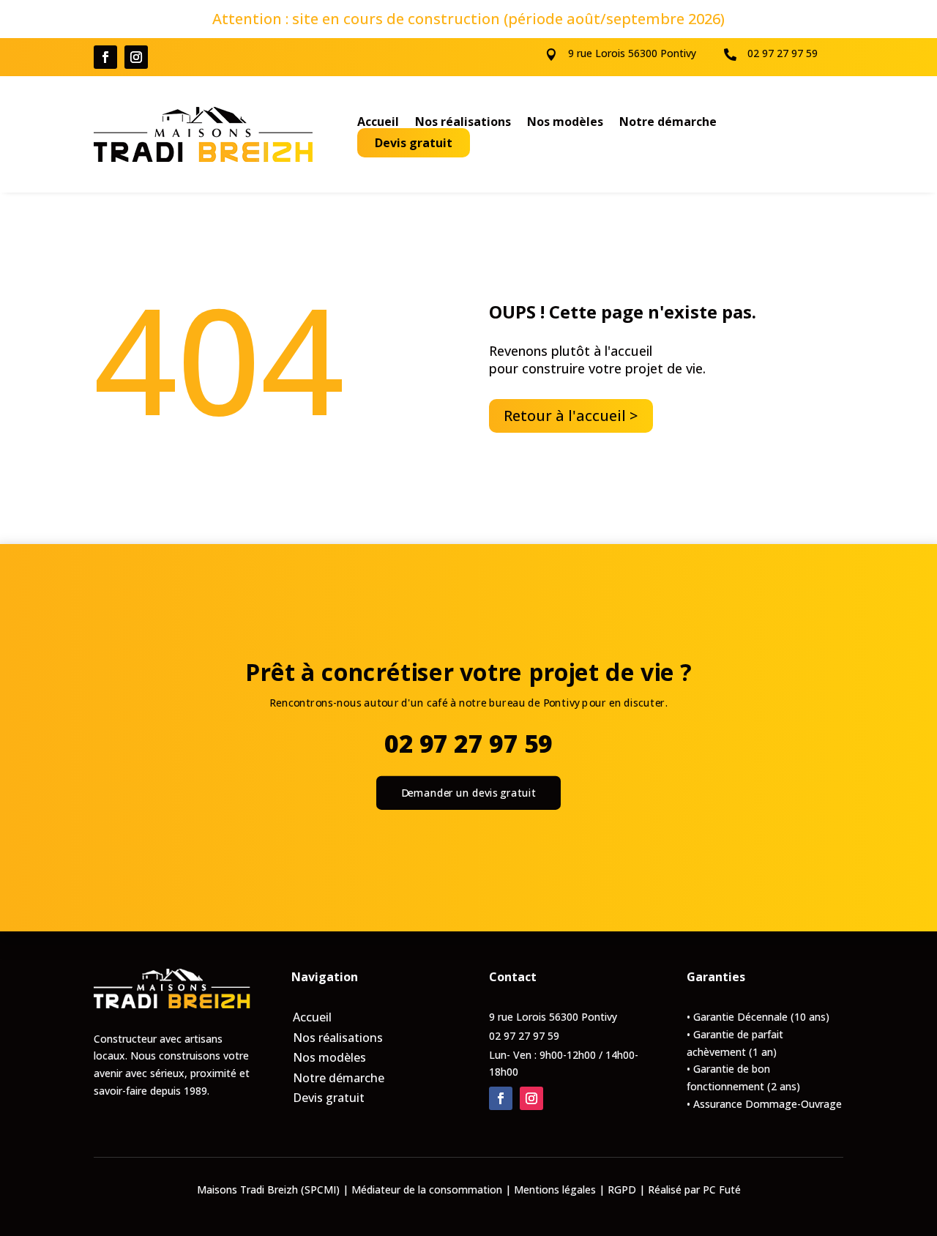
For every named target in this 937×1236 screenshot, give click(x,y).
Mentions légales (555, 1189)
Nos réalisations (463, 123)
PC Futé (722, 1189)
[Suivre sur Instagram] (136, 57)
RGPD (622, 1189)
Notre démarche (668, 123)
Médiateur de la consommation (426, 1189)
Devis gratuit (413, 143)
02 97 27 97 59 (782, 53)
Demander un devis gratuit (469, 793)
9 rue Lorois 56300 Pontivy (632, 53)
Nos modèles (565, 123)
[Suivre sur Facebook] (105, 57)
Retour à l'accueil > (571, 415)
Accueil (378, 123)
